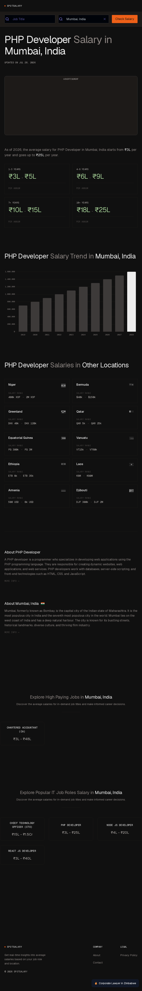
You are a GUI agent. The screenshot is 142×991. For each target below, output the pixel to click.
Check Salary (124, 19)
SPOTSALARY (14, 5)
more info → (11, 580)
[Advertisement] (71, 108)
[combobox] (29, 19)
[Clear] (105, 19)
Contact (98, 962)
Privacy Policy (129, 955)
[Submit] (9, 19)
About (96, 955)
